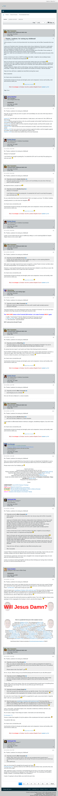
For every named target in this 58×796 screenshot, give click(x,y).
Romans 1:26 (23, 623)
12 (47, 783)
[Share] (53, 35)
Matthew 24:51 (24, 622)
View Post (26, 179)
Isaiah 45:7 (7, 118)
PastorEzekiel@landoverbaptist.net (37, 641)
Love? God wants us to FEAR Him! (19, 490)
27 (28, 623)
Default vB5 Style (7, 789)
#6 (53, 252)
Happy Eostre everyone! (29, 84)
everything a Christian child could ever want (25, 590)
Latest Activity (12, 19)
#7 (53, 297)
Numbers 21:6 (7, 123)
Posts (5, 19)
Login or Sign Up (50, 1)
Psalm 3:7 (41, 474)
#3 (53, 148)
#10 (53, 411)
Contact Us (35, 789)
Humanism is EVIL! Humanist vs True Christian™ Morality (20, 491)
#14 (53, 656)
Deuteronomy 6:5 (8, 766)
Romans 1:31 (30, 631)
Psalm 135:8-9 (48, 471)
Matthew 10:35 (7, 129)
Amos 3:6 (6, 121)
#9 (53, 385)
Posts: (8, 35)
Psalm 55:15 (43, 475)
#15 (53, 750)
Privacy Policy (44, 789)
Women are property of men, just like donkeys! (20, 487)
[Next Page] (44, 22)
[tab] (5, 19)
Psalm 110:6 (32, 478)
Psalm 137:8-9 (45, 473)
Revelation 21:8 (13, 637)
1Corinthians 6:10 (47, 634)
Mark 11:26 (40, 622)
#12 (53, 508)
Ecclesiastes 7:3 (8, 715)
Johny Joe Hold (10, 318)
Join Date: (9, 34)
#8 (53, 337)
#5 (53, 230)
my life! (45, 87)
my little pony (10, 587)
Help (29, 789)
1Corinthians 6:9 (33, 633)
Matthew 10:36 (7, 131)
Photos (21, 19)
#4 (53, 173)
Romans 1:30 (40, 627)
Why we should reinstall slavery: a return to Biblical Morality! (25, 489)
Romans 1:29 (39, 623)
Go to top (52, 789)
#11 (53, 456)
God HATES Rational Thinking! (20, 485)
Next (52, 783)
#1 (53, 38)
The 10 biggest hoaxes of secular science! (15, 486)
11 (42, 783)
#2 (53, 108)
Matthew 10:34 (7, 126)
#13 (53, 579)
